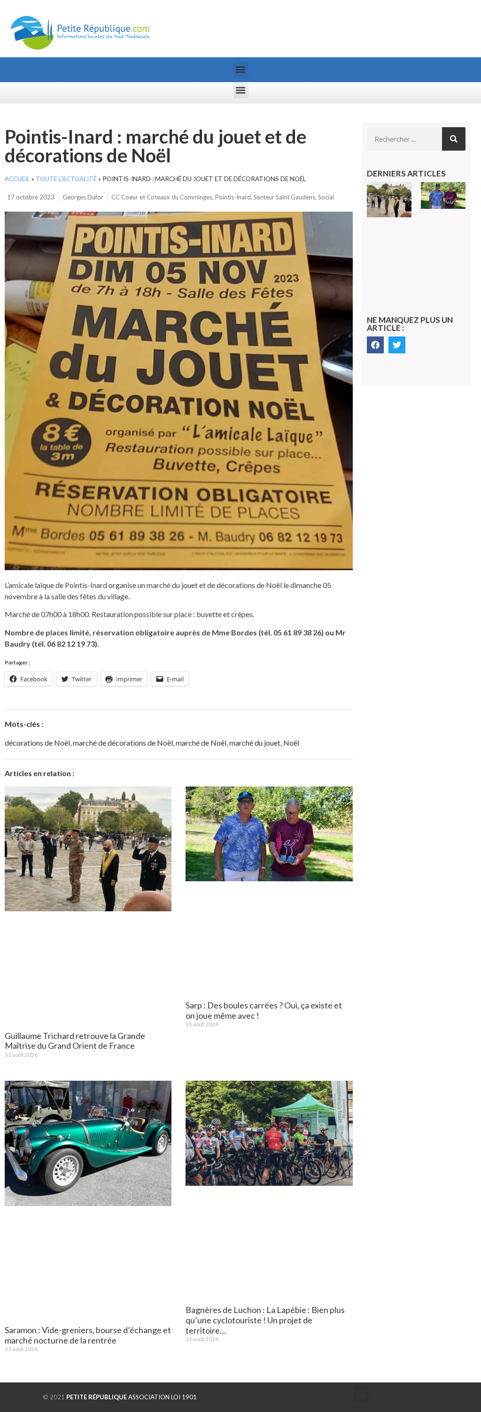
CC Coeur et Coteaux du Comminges (161, 197)
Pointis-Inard (233, 197)
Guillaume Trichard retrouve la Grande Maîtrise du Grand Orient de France (75, 1040)
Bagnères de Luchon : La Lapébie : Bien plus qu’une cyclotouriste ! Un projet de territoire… (265, 1320)
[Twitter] (396, 344)
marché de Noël (201, 742)
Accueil (17, 179)
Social (326, 197)
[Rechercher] (453, 139)
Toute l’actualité (66, 179)
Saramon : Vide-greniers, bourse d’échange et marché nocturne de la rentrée (88, 1335)
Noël (291, 742)
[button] (240, 69)
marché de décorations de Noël (123, 742)
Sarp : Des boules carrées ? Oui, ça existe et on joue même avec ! (264, 1010)
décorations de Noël (37, 742)
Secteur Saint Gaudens (284, 197)
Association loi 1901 (131, 1397)
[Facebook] (375, 344)
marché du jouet (254, 742)
